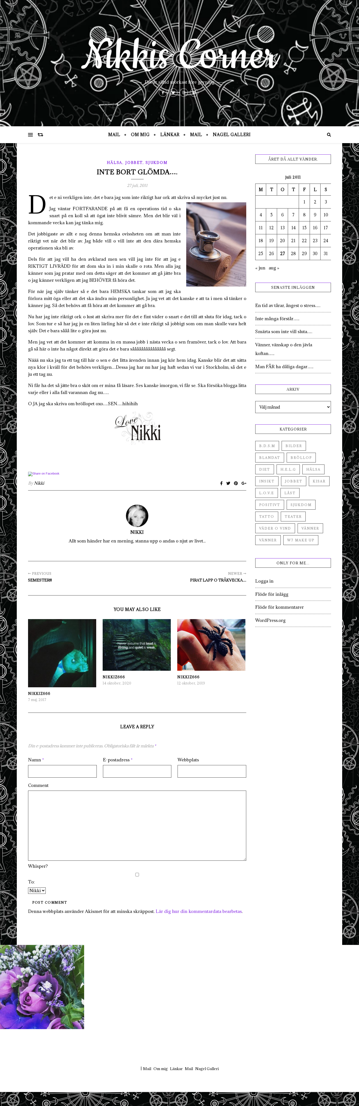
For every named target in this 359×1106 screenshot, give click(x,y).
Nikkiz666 (39, 693)
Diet (264, 469)
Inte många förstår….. (277, 318)
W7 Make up (300, 540)
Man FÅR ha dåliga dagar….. (284, 366)
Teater (293, 516)
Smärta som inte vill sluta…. (283, 331)
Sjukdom (156, 162)
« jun (260, 268)
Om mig (140, 134)
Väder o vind (275, 528)
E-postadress (118, 759)
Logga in (264, 581)
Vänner (310, 528)
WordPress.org (270, 620)
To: (31, 882)
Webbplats (188, 759)
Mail (114, 134)
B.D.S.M (267, 446)
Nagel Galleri (232, 134)
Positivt (269, 505)
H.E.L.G (288, 469)
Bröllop (301, 457)
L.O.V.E (266, 493)
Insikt (267, 481)
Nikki (39, 483)
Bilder (294, 446)
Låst (290, 493)
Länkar (170, 134)
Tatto (266, 516)
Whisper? (38, 866)
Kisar (319, 481)
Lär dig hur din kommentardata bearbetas (199, 911)
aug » (274, 268)
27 (282, 253)
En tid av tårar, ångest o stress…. (287, 305)
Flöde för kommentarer (279, 607)
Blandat (269, 457)
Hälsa (115, 162)
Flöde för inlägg (271, 594)
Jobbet (133, 162)
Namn (36, 759)
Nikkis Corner (179, 56)
